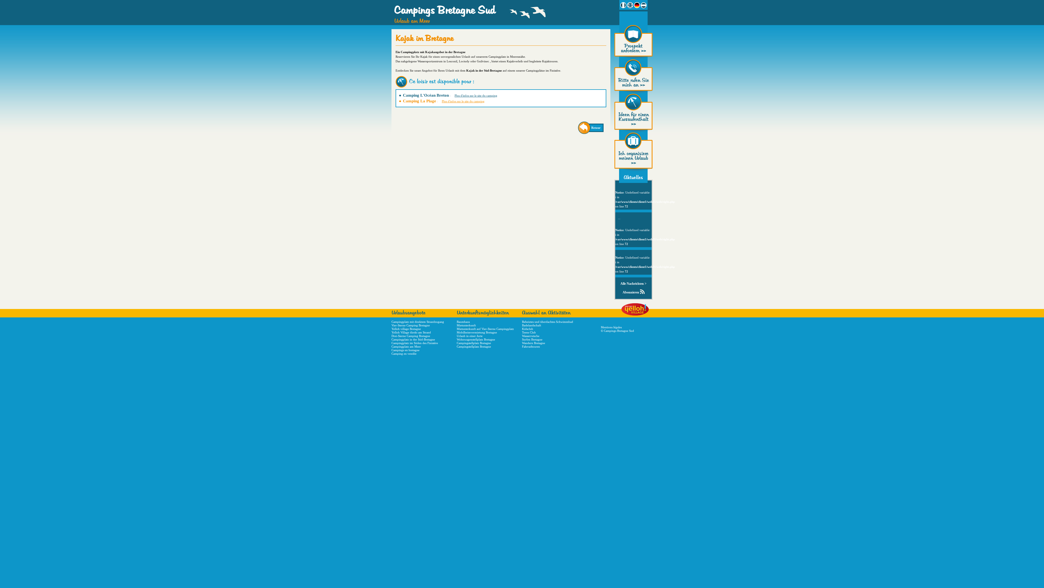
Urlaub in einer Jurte (470, 336)
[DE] (637, 5)
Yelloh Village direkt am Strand (411, 332)
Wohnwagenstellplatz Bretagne (476, 339)
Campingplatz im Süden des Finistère (414, 343)
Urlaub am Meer (412, 21)
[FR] (623, 5)
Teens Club (529, 332)
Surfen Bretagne (532, 339)
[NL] (644, 5)
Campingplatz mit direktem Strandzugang (417, 321)
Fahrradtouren (531, 346)
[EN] (630, 5)
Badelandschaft (531, 325)
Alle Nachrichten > (633, 284)
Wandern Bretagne (533, 343)
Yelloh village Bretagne (406, 328)
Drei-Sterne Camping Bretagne (410, 336)
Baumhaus (463, 321)
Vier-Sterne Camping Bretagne (410, 325)
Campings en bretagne (405, 350)
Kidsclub (527, 328)
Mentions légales (611, 327)
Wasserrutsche (530, 336)
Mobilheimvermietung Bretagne (477, 332)
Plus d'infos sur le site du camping (476, 95)
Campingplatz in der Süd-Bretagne (413, 339)
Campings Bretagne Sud (444, 11)
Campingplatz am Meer (406, 346)
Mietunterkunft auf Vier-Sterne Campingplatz (485, 328)
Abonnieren (631, 292)
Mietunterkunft (466, 325)
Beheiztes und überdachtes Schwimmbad (547, 321)
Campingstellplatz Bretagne (474, 343)
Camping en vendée (404, 353)
